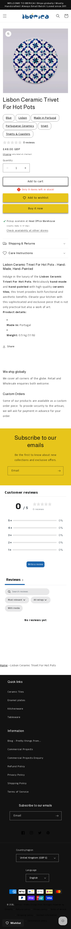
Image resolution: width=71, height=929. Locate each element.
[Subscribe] (59, 470)
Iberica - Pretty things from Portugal (33, 904)
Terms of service (58, 909)
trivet (44, 126)
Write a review (35, 564)
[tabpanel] (35, 624)
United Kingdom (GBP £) (33, 858)
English (34, 878)
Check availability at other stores (27, 230)
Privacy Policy (16, 775)
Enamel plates (16, 700)
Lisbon (23, 118)
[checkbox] (14, 608)
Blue (9, 118)
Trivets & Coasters (18, 134)
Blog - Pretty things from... (24, 741)
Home (4, 665)
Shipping (7, 154)
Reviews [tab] (14, 580)
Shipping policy (25, 915)
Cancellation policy (37, 920)
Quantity (7, 160)
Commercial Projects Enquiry (25, 758)
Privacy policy (40, 909)
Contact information (47, 915)
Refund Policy (16, 766)
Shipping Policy (17, 783)
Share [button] (11, 346)
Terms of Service (18, 792)
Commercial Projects (20, 749)
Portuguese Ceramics (20, 126)
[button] (5, 16)
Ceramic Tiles (16, 692)
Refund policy (23, 909)
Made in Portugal (45, 118)
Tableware (14, 717)
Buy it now (35, 208)
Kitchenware (15, 709)
